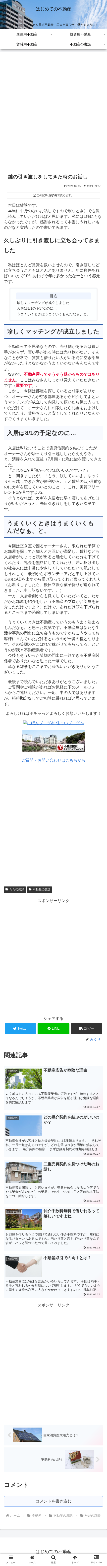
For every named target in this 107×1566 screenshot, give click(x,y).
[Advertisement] (53, 113)
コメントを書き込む (53, 1501)
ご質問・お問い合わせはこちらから (53, 760)
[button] (86, 1028)
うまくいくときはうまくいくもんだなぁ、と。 (53, 314)
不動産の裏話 (42, 889)
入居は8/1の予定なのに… (37, 308)
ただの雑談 (16, 889)
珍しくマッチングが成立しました (43, 303)
